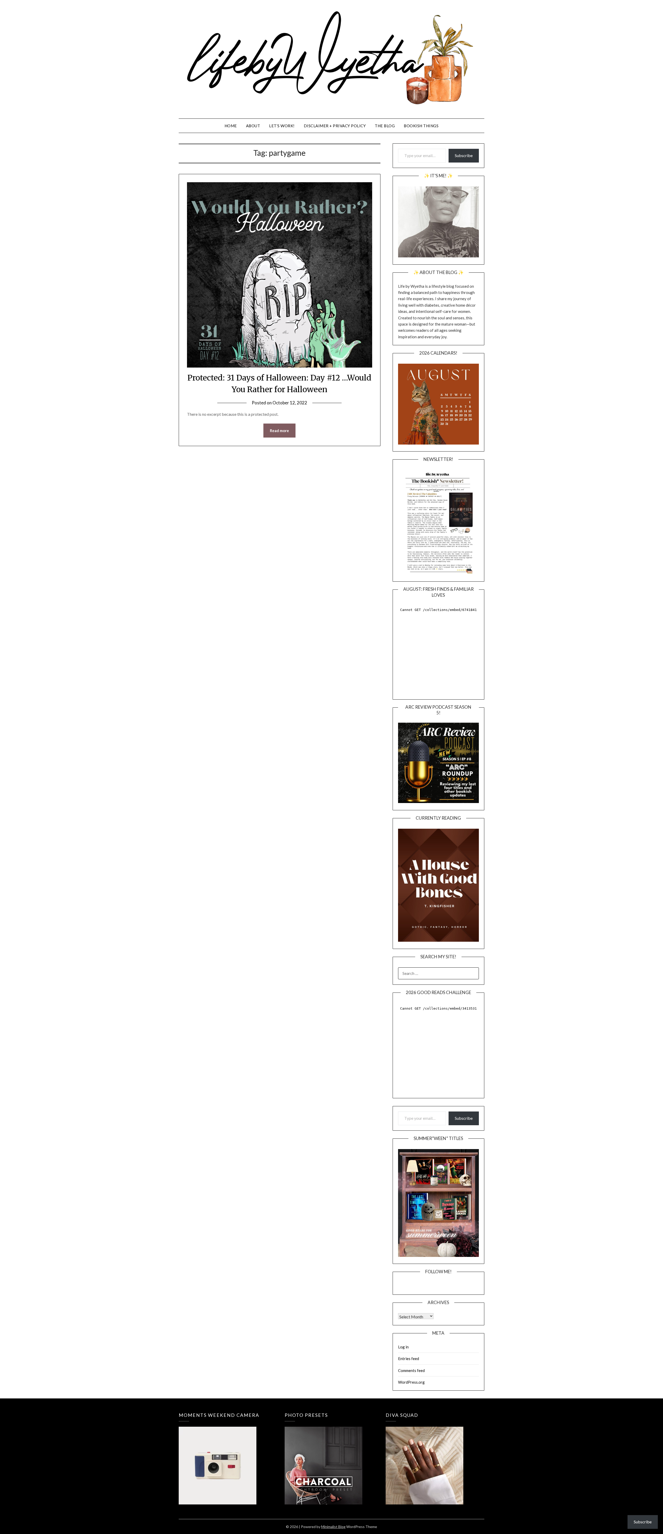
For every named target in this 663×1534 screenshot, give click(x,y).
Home (231, 125)
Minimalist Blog (333, 1526)
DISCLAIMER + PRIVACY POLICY (335, 125)
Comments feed (411, 1370)
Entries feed (408, 1358)
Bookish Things (421, 125)
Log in (403, 1347)
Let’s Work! (282, 125)
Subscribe (464, 155)
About (253, 125)
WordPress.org (411, 1382)
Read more (279, 430)
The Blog (385, 125)
